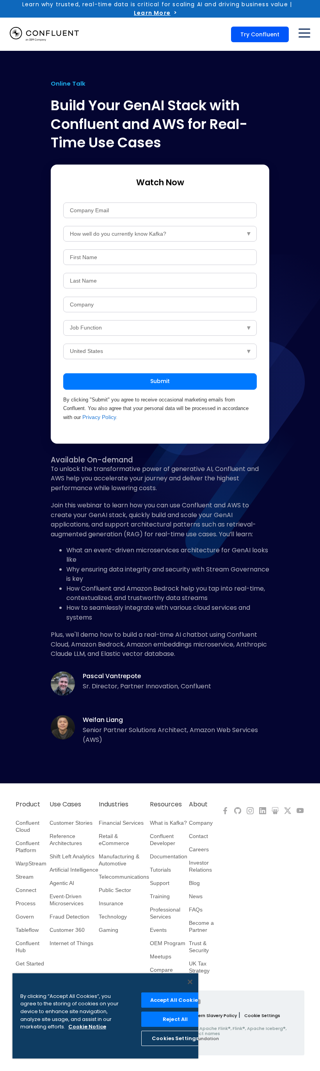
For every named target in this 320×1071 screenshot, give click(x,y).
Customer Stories (71, 823)
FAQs (196, 909)
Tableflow (27, 930)
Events (158, 930)
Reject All (175, 1019)
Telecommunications (124, 877)
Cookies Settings (175, 1038)
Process (26, 903)
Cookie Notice (87, 1026)
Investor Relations (200, 866)
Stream (25, 877)
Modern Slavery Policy (212, 1015)
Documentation (168, 856)
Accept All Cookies (175, 1000)
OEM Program (167, 943)
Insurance (111, 903)
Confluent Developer (162, 839)
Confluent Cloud (27, 826)
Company (201, 823)
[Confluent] (44, 34)
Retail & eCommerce (114, 839)
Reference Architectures (66, 839)
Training (160, 896)
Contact (198, 836)
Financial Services (121, 823)
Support (159, 883)
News (196, 896)
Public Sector (115, 890)
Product (28, 804)
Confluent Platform (27, 846)
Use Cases (65, 804)
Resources (166, 804)
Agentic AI (62, 883)
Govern (25, 916)
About (198, 804)
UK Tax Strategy (199, 967)
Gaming (108, 930)
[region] (105, 1015)
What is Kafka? (168, 823)
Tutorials (160, 870)
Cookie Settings (262, 1015)
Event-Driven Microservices (67, 899)
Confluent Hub (27, 946)
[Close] (190, 982)
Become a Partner (201, 926)
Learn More (152, 13)
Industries (113, 804)
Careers (199, 849)
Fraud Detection (69, 916)
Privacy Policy (99, 417)
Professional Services (165, 913)
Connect (26, 890)
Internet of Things (71, 943)
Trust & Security (199, 946)
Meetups (160, 956)
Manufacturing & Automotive (119, 860)
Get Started (30, 963)
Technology (113, 916)
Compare (161, 970)
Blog (194, 883)
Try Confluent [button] (259, 34)
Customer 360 (67, 930)
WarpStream (31, 863)
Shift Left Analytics (72, 856)
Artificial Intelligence (74, 870)
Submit (160, 381)
